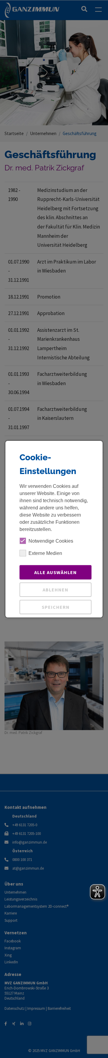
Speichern (56, 607)
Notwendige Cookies (50, 541)
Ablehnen (55, 590)
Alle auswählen (55, 572)
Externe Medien (45, 553)
